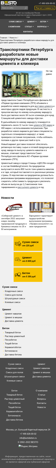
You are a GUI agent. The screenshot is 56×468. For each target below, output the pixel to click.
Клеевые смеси (12, 302)
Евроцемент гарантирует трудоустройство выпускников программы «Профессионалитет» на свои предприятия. (41, 221)
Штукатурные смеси (15, 298)
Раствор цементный (15, 336)
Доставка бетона (13, 354)
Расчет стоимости (45, 8)
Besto (9, 3)
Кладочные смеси (14, 291)
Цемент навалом (13, 314)
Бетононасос (11, 351)
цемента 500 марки (43, 125)
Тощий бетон (11, 343)
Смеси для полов (13, 295)
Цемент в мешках (13, 317)
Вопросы (41, 399)
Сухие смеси (9, 287)
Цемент (6, 309)
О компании (41, 390)
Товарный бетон (13, 332)
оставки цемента (44, 106)
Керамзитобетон (13, 347)
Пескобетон (11, 340)
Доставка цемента (14, 321)
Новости (7, 197)
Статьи (41, 395)
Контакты (41, 403)
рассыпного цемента (28, 187)
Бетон (5, 328)
